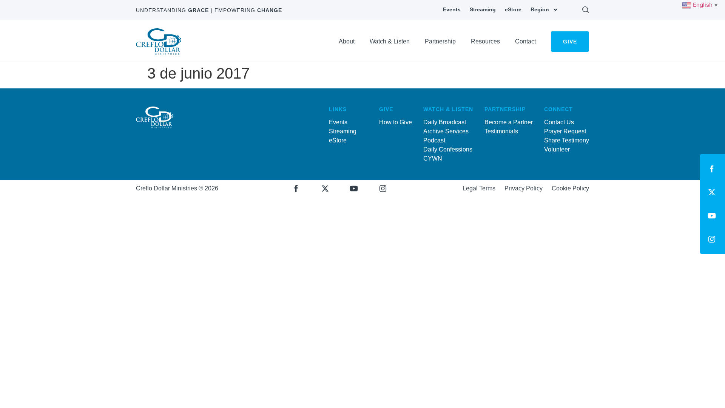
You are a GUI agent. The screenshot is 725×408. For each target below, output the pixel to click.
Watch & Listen (390, 41)
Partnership (440, 41)
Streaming (483, 9)
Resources (485, 41)
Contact (525, 41)
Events (452, 9)
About (347, 41)
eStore (513, 9)
